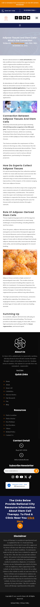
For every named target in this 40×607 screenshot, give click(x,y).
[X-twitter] (16, 17)
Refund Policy (10, 432)
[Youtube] (28, 17)
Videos (8, 428)
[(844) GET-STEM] (2, 10)
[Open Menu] (20, 25)
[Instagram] (20, 17)
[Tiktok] (30, 476)
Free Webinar (10, 422)
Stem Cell (9, 388)
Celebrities (9, 391)
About (8, 385)
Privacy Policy (25, 603)
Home (8, 381)
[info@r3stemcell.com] (21, 455)
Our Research (10, 398)
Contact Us (9, 435)
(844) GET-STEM (10, 11)
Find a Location (11, 415)
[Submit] (36, 471)
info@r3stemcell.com (21, 460)
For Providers (10, 425)
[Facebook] (24, 17)
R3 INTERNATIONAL (29, 10)
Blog (7, 405)
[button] (37, 18)
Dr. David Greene (17, 43)
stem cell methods (26, 59)
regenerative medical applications (14, 88)
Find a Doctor (10, 418)
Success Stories (11, 395)
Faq (7, 401)
